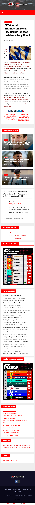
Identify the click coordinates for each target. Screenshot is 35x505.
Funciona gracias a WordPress (12, 489)
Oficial (9, 22)
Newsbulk (26, 489)
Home (4, 495)
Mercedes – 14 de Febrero (11, 432)
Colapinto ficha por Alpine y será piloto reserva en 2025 (17, 143)
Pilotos (16, 495)
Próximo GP (10, 495)
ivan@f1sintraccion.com (10, 460)
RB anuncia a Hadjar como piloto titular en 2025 (16, 161)
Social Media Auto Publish (11, 503)
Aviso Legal (29, 495)
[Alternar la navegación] (18, 12)
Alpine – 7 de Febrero (9, 418)
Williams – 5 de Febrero (10, 413)
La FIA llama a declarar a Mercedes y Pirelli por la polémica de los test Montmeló (23, 117)
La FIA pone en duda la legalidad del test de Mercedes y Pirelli (11, 117)
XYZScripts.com (26, 503)
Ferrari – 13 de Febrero (10, 428)
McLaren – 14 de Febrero (11, 430)
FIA (5, 22)
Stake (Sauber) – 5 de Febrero (12, 416)
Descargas (22, 495)
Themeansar (17, 491)
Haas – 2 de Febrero (9, 411)
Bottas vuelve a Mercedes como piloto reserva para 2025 (16, 179)
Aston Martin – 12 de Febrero (12, 425)
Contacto (17, 499)
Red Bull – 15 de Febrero (10, 435)
